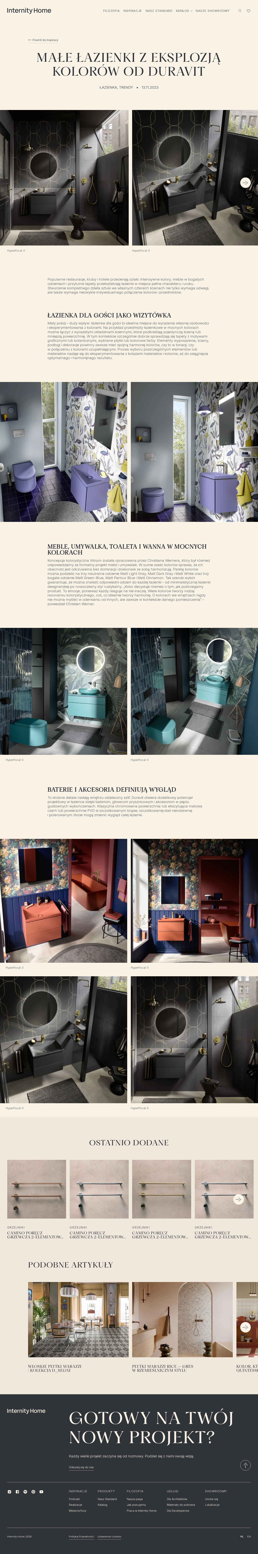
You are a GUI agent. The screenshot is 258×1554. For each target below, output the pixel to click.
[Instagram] (9, 1492)
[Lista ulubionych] (248, 10)
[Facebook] (17, 1492)
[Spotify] (25, 1492)
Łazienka (108, 87)
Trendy (126, 87)
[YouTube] (41, 1492)
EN (249, 1536)
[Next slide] (245, 183)
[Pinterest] (33, 1492)
